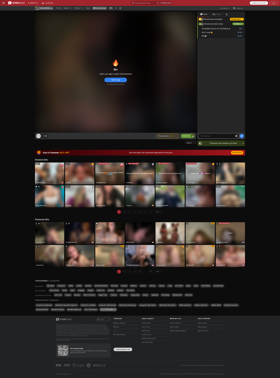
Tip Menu (237, 24)
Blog (117, 327)
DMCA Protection (203, 331)
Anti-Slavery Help (147, 342)
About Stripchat (121, 323)
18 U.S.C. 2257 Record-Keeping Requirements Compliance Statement (202, 365)
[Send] (242, 136)
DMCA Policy (146, 331)
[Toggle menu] (3, 3)
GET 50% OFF (237, 152)
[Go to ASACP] (67, 365)
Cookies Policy (146, 334)
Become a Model (175, 323)
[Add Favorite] (38, 136)
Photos (78, 8)
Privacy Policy (146, 323)
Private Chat (236, 19)
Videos (68, 8)
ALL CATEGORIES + (108, 309)
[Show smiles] (236, 136)
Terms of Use (146, 327)
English (102, 319)
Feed (88, 8)
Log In (274, 3)
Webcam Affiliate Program (178, 331)
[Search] (157, 2)
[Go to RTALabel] (59, 365)
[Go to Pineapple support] (89, 365)
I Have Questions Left (123, 349)
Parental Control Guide (149, 338)
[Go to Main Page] (16, 3)
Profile (58, 8)
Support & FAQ (202, 323)
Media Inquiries (120, 334)
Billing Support (202, 327)
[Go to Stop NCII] (99, 365)
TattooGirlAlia (41, 281)
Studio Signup (174, 327)
